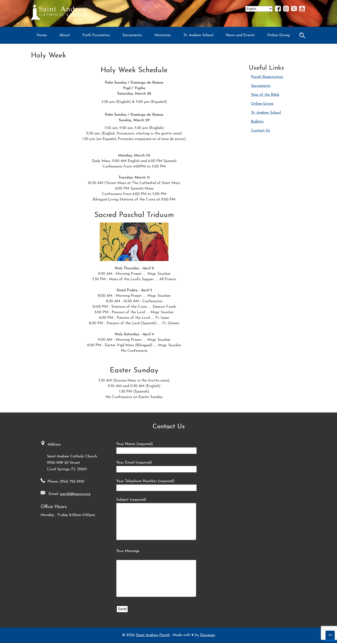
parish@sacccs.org (75, 494)
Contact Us (260, 130)
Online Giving (278, 35)
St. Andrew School (198, 35)
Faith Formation (96, 35)
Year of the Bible (265, 95)
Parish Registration (267, 77)
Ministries (163, 35)
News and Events (240, 35)
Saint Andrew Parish (153, 635)
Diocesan (207, 635)
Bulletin (257, 122)
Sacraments (132, 35)
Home (42, 35)
